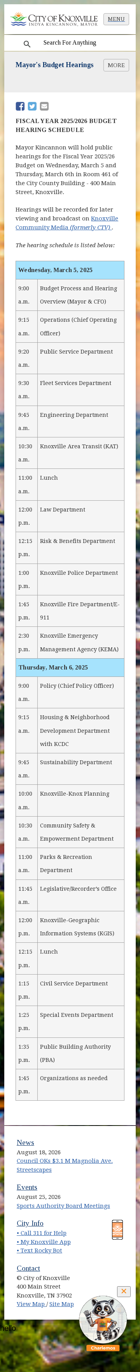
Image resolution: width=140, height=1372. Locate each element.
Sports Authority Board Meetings (63, 1205)
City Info (30, 1223)
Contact (28, 1268)
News (25, 1142)
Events (27, 1187)
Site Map (61, 1304)
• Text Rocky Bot (39, 1250)
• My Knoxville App (44, 1241)
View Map (31, 1304)
